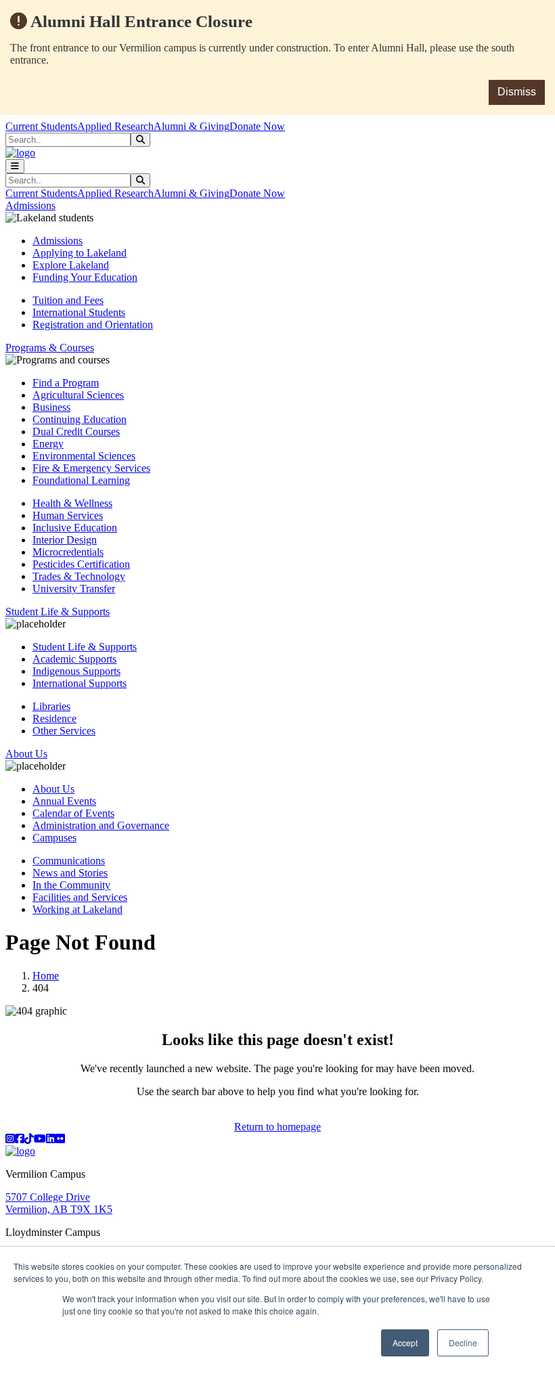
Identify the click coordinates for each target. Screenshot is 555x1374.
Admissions (57, 240)
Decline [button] (463, 1342)
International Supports (79, 683)
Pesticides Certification (81, 564)
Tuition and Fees (68, 300)
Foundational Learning (81, 480)
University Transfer (73, 588)
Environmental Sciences (83, 456)
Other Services (63, 730)
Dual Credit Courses (76, 431)
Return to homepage (277, 1126)
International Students (78, 312)
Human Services (67, 515)
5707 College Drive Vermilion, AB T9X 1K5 (58, 1203)
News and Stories (70, 873)
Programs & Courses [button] (49, 347)
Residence (54, 718)
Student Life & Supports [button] (57, 611)
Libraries (51, 706)
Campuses (54, 837)
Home (45, 975)
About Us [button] (26, 753)
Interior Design (64, 540)
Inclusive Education (74, 527)
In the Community (71, 885)
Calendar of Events (73, 813)
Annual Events (64, 801)
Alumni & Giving (191, 126)
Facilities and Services (79, 897)
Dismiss (516, 91)
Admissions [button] (30, 205)
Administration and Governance (100, 825)
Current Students (41, 126)
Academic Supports (74, 659)
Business (51, 407)
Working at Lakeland (77, 909)
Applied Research (115, 126)
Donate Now (257, 126)
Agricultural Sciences (78, 395)
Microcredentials (68, 552)
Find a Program (65, 383)
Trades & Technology (78, 576)
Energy (48, 443)
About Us (53, 789)
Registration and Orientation (92, 324)
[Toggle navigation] (14, 166)
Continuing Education (79, 419)
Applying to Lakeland (79, 253)
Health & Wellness (72, 503)
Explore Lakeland (70, 265)
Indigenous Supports (76, 671)
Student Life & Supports (84, 646)
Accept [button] (405, 1342)
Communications (68, 860)
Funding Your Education (84, 277)
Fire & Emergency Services (91, 468)
